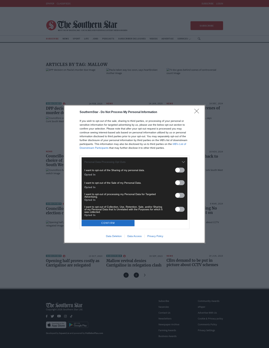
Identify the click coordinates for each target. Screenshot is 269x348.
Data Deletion (114, 236)
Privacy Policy (155, 236)
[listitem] (134, 162)
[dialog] (134, 174)
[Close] (197, 112)
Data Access (134, 236)
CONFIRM (108, 223)
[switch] (180, 170)
